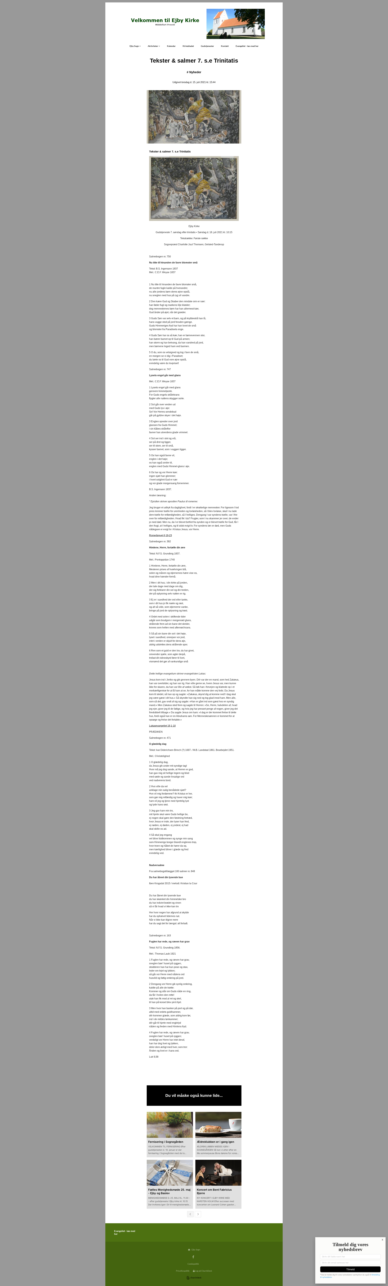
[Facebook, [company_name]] (193, 1256)
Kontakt (225, 46)
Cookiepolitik (193, 1264)
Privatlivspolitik (182, 1271)
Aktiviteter (153, 46)
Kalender (171, 46)
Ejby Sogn (134, 46)
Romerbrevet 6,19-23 (160, 535)
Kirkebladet (188, 46)
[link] (135, 46)
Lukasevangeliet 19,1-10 (162, 725)
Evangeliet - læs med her (247, 46)
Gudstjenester (207, 46)
